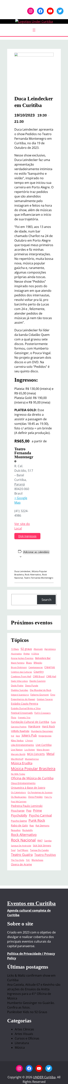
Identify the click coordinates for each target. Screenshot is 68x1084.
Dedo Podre (17, 685)
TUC (28, 860)
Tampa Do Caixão (39, 850)
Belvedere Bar (43, 658)
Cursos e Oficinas (27, 1038)
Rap (31, 825)
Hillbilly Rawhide (20, 731)
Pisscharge (18, 810)
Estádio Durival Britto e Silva (26, 708)
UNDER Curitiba (44, 1077)
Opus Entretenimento (23, 783)
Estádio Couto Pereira (24, 703)
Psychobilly (19, 815)
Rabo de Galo (19, 825)
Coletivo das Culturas (21, 672)
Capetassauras (36, 667)
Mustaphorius (32, 759)
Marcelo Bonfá (18, 754)
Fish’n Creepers (42, 712)
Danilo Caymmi (37, 680)
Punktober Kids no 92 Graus (27, 1012)
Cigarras (49, 667)
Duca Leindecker (22, 571)
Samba (48, 840)
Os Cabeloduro (18, 792)
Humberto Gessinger (42, 731)
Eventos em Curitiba (31, 903)
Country (39, 671)
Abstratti (38, 648)
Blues (29, 662)
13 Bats (15, 648)
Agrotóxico (50, 648)
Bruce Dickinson (19, 667)
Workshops (37, 859)
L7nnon (29, 740)
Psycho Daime (19, 820)
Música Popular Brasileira (33, 768)
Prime (37, 810)
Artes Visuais (24, 1034)
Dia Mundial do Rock (40, 689)
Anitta (26, 653)
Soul (13, 850)
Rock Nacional (23, 840)
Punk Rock (37, 820)
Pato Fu (48, 797)
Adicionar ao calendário (36, 552)
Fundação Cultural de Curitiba (30, 722)
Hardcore (34, 726)
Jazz (18, 735)
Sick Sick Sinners (42, 845)
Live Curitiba (44, 745)
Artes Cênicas (24, 1029)
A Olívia (35, 653)
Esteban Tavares (45, 699)
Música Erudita (21, 763)
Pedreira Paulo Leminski (26, 806)
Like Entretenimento (22, 745)
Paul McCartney (18, 801)
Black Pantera (17, 662)
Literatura (22, 1043)
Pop (28, 810)
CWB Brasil (39, 676)
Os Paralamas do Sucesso (40, 792)
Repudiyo (16, 830)
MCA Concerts (36, 754)
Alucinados (16, 653)
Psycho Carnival (40, 815)
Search (46, 600)
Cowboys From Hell (21, 676)
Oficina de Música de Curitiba (32, 778)
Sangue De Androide (21, 845)
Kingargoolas (45, 735)
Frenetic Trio (24, 717)
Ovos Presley (35, 797)
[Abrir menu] (34, 30)
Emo (52, 694)
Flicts (13, 717)
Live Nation (17, 749)
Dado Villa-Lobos (19, 681)
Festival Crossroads (22, 712)
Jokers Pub (29, 735)
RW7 (39, 840)
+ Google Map (20, 500)
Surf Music (22, 850)
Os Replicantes (18, 796)
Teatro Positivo (45, 855)
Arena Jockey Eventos (22, 658)
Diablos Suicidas (19, 689)
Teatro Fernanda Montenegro (38, 577)
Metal (50, 754)
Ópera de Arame (21, 864)
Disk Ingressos (27, 536)
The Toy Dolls (17, 860)
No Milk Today (18, 774)
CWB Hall (51, 676)
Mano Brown (43, 749)
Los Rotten (29, 749)
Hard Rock (48, 726)
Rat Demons (42, 825)
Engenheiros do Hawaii (23, 699)
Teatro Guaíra (22, 854)
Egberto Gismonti (39, 694)
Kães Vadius (17, 740)
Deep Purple (31, 685)
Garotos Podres (18, 726)
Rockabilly (27, 830)
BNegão (38, 662)
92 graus (26, 649)
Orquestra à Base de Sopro (28, 787)
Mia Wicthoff (17, 759)
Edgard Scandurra (20, 694)
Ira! (12, 735)
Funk (53, 721)
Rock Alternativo (33, 574)
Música (20, 1047)
